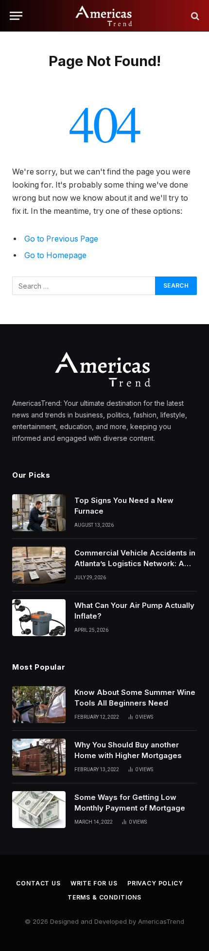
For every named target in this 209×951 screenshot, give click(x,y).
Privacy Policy (155, 883)
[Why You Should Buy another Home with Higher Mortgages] (39, 757)
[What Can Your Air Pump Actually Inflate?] (39, 617)
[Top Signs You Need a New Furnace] (39, 512)
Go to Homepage (55, 255)
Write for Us (94, 883)
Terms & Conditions (104, 897)
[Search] (194, 16)
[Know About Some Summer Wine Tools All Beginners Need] (39, 704)
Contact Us (38, 883)
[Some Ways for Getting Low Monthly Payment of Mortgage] (39, 809)
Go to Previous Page (61, 238)
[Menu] (16, 16)
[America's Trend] (104, 16)
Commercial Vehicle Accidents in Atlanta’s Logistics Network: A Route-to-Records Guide (134, 563)
